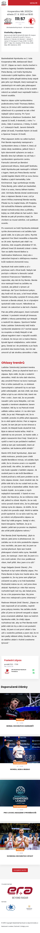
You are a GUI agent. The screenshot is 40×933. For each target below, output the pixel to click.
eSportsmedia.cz (32, 923)
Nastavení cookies (7, 926)
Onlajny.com (24, 926)
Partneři (16, 926)
